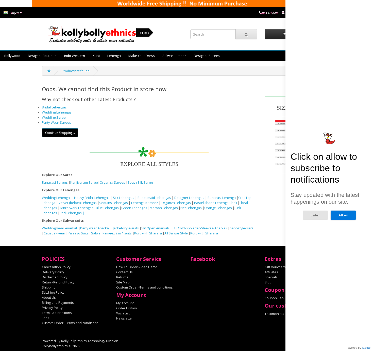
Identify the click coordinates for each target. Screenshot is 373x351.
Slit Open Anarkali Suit (158, 228)
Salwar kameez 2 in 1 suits (111, 233)
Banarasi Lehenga (222, 197)
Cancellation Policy (56, 267)
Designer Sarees (207, 55)
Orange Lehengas (218, 207)
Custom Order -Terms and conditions (70, 323)
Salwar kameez (174, 55)
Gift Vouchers (275, 267)
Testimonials (274, 313)
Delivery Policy (53, 272)
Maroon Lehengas (164, 207)
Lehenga (114, 55)
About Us (49, 297)
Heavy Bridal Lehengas (92, 197)
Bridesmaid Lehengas (155, 197)
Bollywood (12, 55)
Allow (343, 215)
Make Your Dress (141, 55)
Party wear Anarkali (95, 228)
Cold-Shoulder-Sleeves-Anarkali (202, 228)
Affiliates (271, 272)
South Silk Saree (140, 182)
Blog (268, 282)
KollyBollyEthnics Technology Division (89, 341)
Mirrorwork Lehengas (76, 207)
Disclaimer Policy (54, 277)
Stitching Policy (53, 292)
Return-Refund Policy (58, 282)
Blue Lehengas (107, 207)
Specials (271, 277)
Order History (126, 308)
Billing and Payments (58, 302)
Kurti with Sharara (148, 233)
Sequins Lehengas (114, 202)
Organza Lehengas (176, 202)
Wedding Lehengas (57, 112)
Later (315, 215)
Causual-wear (54, 233)
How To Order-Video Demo (136, 267)
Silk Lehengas (123, 197)
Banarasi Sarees (55, 182)
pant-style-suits (241, 228)
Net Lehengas (191, 207)
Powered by (358, 347)
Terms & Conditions (57, 312)
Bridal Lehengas (54, 107)
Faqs (45, 317)
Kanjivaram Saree (84, 182)
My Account (125, 303)
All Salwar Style (176, 233)
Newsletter (124, 318)
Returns (122, 277)
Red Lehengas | (72, 213)
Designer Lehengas (189, 197)
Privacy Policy (52, 307)
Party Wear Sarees (56, 122)
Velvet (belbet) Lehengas (78, 202)
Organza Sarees (112, 182)
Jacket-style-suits (126, 228)
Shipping (48, 287)
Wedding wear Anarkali (60, 228)
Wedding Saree (54, 117)
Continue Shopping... (60, 133)
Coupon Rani (274, 298)
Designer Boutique (42, 55)
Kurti (96, 55)
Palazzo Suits (78, 233)
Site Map (123, 282)
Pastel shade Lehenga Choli (216, 202)
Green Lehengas (134, 207)
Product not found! (76, 71)
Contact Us (124, 272)
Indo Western (74, 55)
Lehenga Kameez (145, 202)
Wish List (123, 313)
